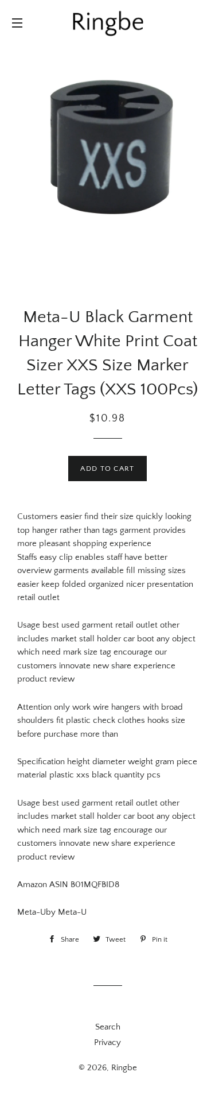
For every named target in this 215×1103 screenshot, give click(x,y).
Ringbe (124, 1068)
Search (107, 1027)
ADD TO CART (107, 469)
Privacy (107, 1042)
